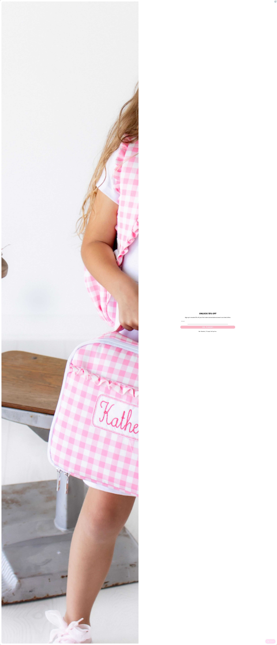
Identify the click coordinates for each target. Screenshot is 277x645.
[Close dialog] (275, 1)
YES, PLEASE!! (207, 327)
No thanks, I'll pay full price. (208, 331)
